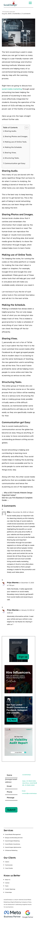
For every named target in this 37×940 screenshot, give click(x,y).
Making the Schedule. (13, 147)
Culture (7, 883)
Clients (7, 862)
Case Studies (9, 868)
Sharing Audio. (11, 131)
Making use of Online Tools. (16, 142)
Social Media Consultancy (12, 844)
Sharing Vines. (10, 153)
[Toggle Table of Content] (25, 127)
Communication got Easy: (15, 163)
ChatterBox (16, 14)
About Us (7, 879)
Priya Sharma (13, 583)
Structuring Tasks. (12, 158)
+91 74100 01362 (30, 785)
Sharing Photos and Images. (16, 136)
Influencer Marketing (11, 850)
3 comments (26, 14)
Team (6, 886)
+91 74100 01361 (31, 781)
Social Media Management (13, 834)
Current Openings (10, 889)
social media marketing (12, 89)
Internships (8, 892)
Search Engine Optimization (13, 847)
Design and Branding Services (14, 837)
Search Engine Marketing (12, 841)
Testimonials (9, 865)
